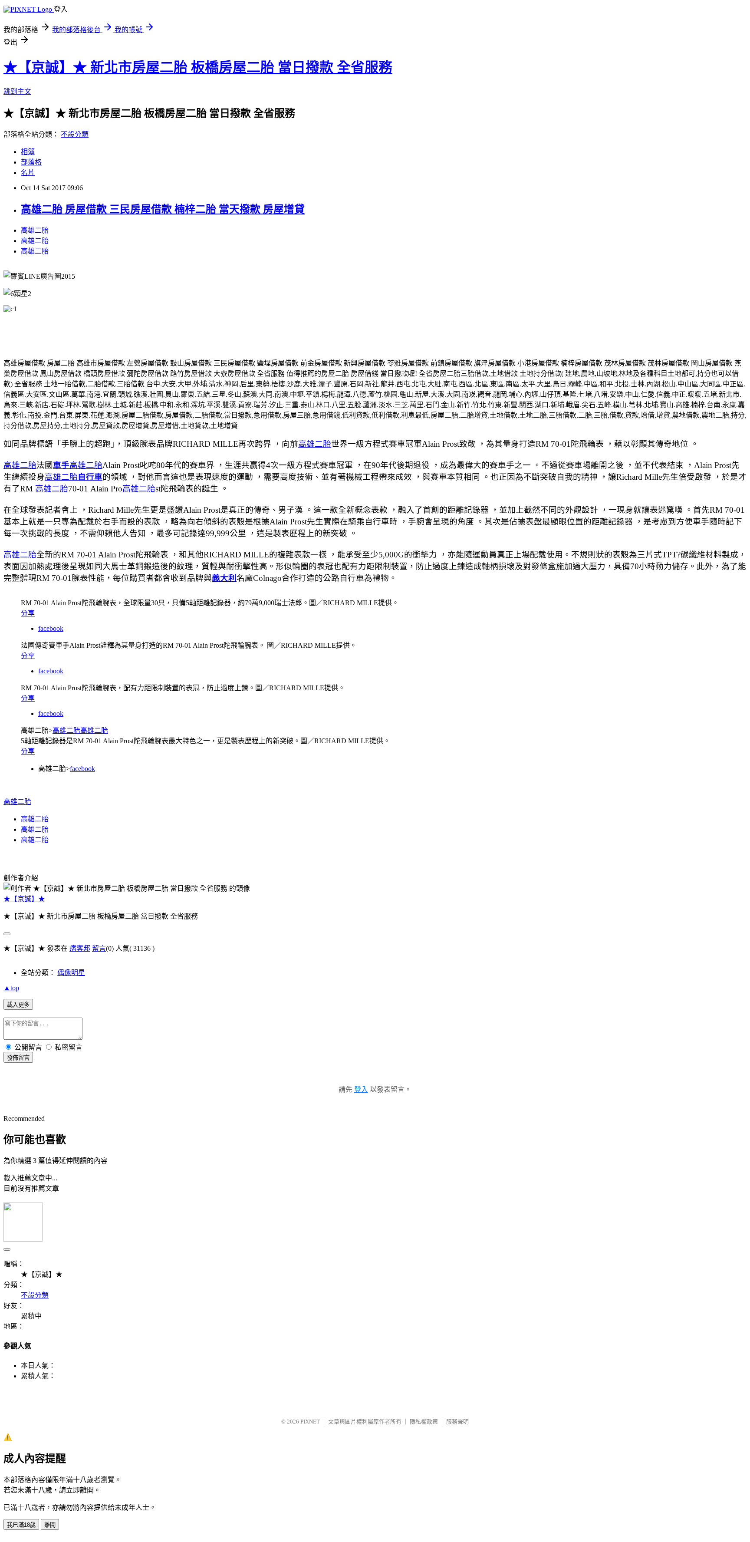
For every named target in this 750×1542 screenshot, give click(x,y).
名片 (28, 172)
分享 (28, 613)
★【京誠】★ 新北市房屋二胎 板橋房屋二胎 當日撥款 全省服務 (197, 67)
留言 (99, 948)
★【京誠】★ (24, 899)
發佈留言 (18, 1057)
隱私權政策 (424, 1421)
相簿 (28, 151)
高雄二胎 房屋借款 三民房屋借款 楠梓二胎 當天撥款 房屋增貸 (163, 209)
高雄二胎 (35, 230)
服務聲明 (457, 1421)
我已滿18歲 (21, 1525)
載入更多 (18, 1005)
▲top (11, 988)
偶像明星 (71, 972)
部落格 (31, 162)
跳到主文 (17, 91)
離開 (50, 1525)
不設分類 (75, 134)
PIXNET (310, 1421)
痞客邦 (79, 948)
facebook (50, 628)
